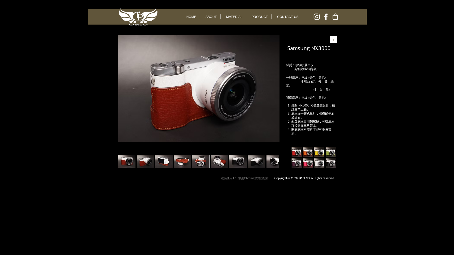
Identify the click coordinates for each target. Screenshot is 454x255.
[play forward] (273, 161)
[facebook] (326, 17)
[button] (145, 161)
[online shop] (335, 17)
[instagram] (317, 17)
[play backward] (124, 161)
